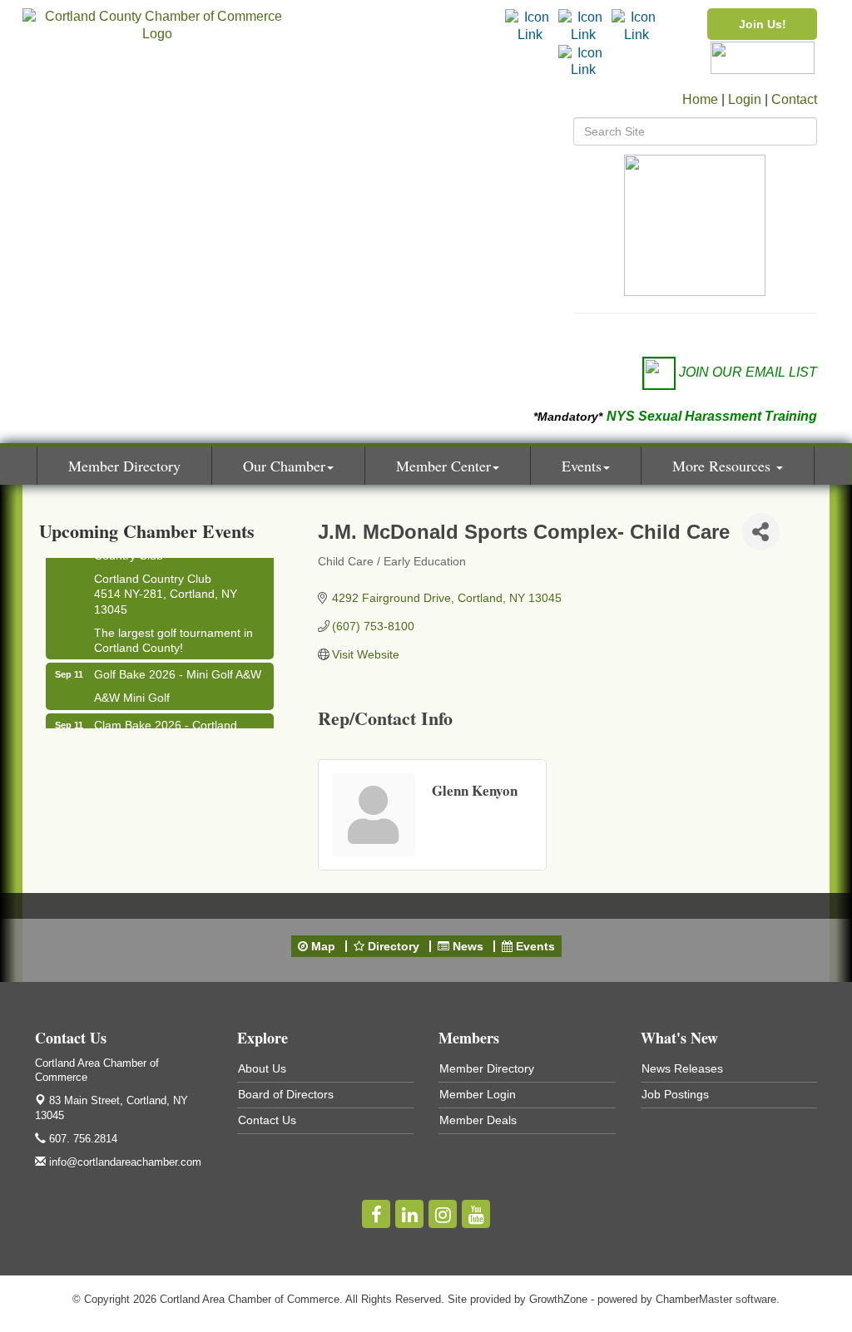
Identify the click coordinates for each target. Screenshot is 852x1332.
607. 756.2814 (81, 1138)
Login (744, 99)
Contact (794, 99)
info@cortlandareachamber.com (123, 1162)
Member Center (443, 466)
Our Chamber (284, 466)
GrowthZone (558, 1299)
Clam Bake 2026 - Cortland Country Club (165, 727)
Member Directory (124, 466)
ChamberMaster (694, 1299)
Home (700, 99)
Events (582, 466)
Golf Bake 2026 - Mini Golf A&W (177, 669)
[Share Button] (761, 531)
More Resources (723, 466)
